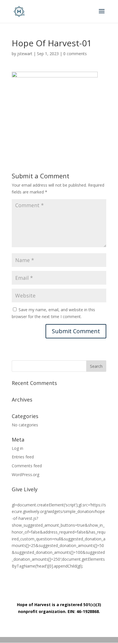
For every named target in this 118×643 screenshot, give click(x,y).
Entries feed (23, 457)
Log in (17, 448)
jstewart (24, 53)
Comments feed (27, 465)
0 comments (75, 53)
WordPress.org (25, 474)
